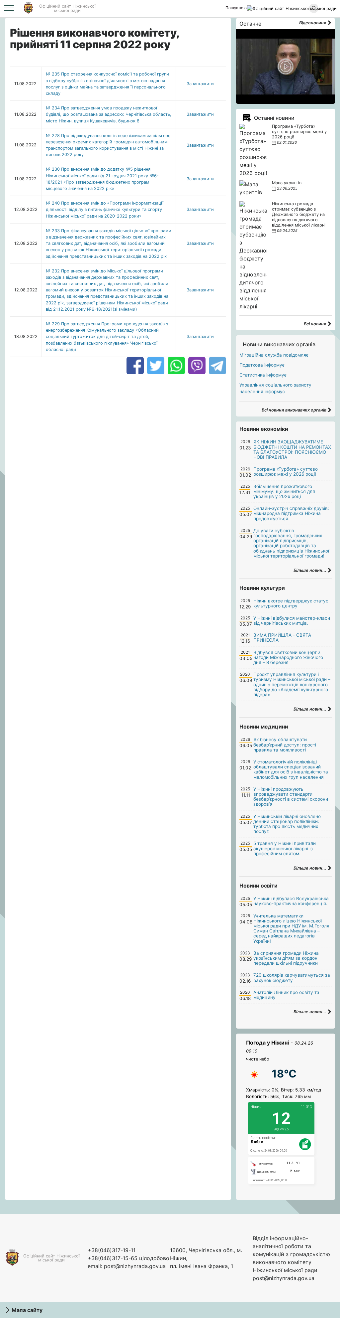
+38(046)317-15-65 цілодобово (128, 1258)
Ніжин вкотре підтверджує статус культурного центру (290, 603)
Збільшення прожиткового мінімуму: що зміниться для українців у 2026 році (284, 491)
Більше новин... (310, 570)
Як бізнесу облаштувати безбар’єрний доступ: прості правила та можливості (284, 744)
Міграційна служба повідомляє (273, 355)
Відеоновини (313, 22)
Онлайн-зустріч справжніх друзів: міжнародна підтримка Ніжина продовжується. (291, 513)
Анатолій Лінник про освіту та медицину (286, 995)
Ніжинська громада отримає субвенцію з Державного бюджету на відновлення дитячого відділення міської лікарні (298, 214)
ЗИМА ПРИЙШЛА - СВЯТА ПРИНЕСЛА (282, 637)
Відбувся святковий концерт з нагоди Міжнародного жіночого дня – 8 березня (288, 657)
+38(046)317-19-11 (111, 1250)
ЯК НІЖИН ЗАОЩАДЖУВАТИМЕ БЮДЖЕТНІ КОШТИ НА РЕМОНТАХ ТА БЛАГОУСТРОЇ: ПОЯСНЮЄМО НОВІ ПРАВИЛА (292, 449)
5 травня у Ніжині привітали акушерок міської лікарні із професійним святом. (284, 848)
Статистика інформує (263, 375)
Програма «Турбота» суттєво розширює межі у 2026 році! (299, 131)
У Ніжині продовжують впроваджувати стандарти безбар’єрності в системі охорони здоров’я (290, 796)
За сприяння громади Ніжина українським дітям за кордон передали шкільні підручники (286, 958)
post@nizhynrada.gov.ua (135, 1266)
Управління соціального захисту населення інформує (275, 388)
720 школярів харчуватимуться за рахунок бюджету (291, 977)
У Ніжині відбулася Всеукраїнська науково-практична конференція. (291, 901)
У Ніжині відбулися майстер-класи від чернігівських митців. (291, 620)
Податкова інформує (262, 365)
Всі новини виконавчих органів (294, 410)
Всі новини (315, 323)
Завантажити (200, 83)
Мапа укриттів (286, 182)
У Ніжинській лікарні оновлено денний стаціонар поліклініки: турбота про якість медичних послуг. (287, 824)
